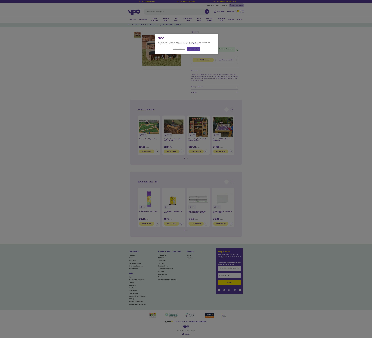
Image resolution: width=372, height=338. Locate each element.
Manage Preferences (179, 49)
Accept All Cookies (193, 49)
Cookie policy (197, 43)
